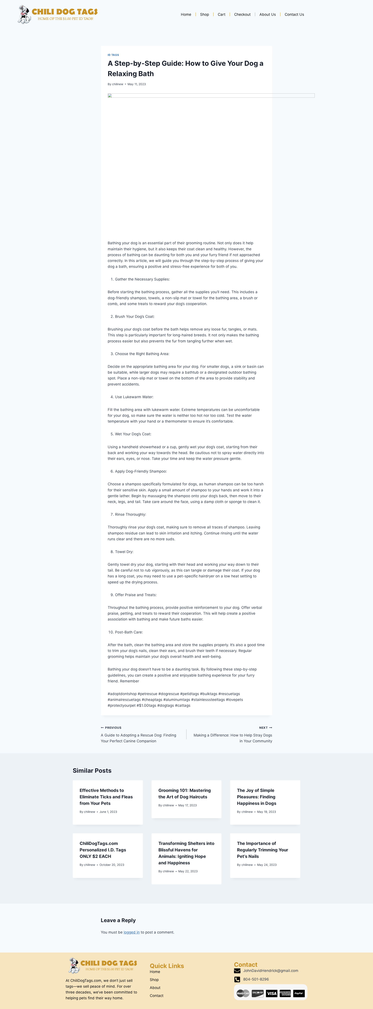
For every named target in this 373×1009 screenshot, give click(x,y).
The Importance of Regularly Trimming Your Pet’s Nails (262, 850)
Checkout (242, 14)
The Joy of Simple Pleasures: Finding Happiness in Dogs (256, 797)
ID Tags (113, 54)
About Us (267, 14)
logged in (132, 932)
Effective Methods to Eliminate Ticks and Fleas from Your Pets (106, 797)
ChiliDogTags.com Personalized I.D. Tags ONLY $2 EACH (103, 850)
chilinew (117, 84)
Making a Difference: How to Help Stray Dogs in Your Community (233, 734)
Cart (221, 14)
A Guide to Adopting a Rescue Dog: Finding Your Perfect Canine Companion (138, 734)
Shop (204, 14)
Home (186, 14)
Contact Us (294, 14)
